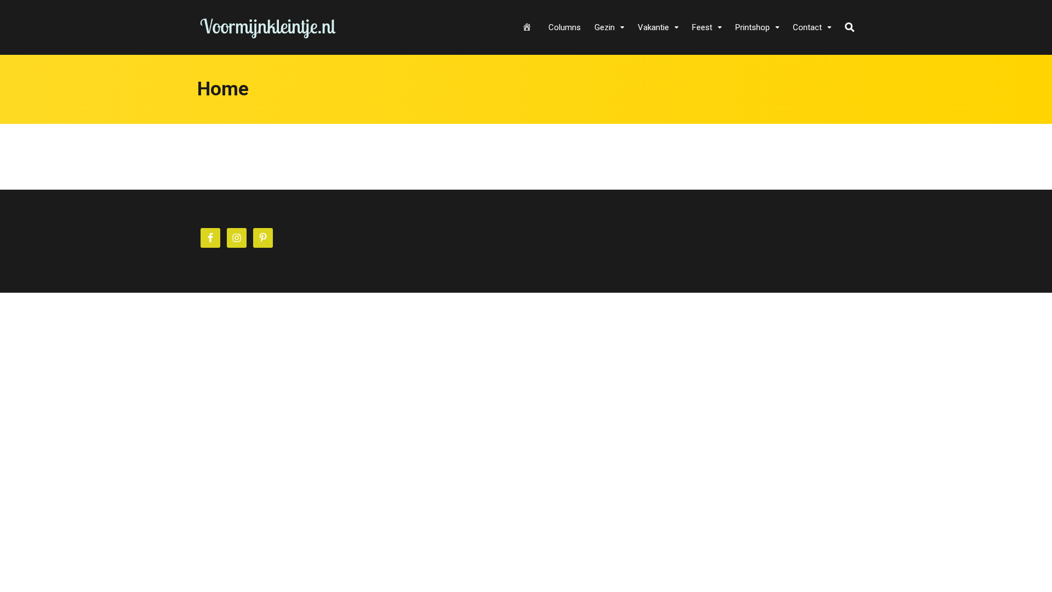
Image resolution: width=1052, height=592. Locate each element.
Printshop (752, 27)
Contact (807, 27)
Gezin (604, 27)
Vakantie (653, 27)
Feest (702, 27)
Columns (564, 27)
